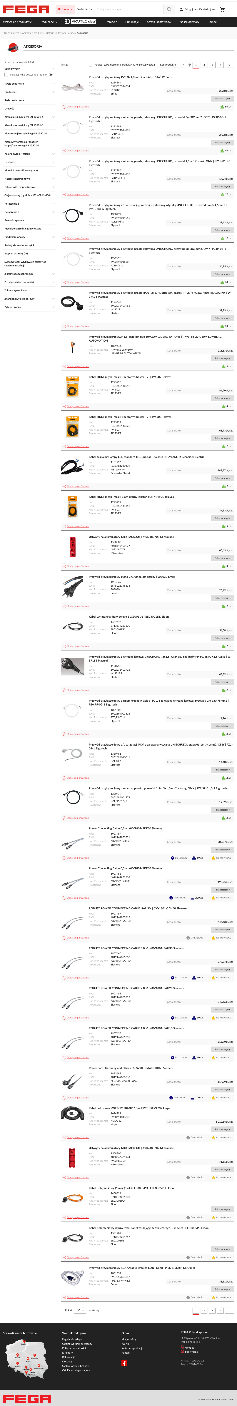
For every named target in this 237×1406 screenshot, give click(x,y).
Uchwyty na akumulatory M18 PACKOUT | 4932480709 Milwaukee (131, 1148)
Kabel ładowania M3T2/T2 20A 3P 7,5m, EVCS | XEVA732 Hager (130, 1108)
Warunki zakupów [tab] (74, 1333)
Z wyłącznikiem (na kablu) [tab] (19, 282)
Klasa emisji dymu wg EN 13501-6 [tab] (23, 117)
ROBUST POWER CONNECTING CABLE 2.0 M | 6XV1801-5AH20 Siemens (136, 988)
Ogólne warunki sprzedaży (77, 1344)
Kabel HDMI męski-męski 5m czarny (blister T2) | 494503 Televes (130, 417)
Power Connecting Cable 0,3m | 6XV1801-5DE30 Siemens (125, 868)
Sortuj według (147, 65)
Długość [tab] (9, 108)
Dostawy (67, 1361)
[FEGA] (26, 9)
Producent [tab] (10, 92)
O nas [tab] (125, 1333)
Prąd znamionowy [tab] (14, 237)
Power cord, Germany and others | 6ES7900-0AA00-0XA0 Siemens (131, 1068)
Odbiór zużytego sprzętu (76, 1370)
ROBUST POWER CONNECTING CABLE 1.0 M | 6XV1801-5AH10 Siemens (136, 1028)
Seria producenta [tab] (14, 100)
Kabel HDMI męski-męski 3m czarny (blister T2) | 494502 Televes (130, 377)
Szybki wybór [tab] (12, 69)
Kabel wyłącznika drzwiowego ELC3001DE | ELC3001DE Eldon (129, 616)
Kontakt (125, 1353)
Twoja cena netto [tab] (14, 84)
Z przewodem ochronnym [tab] (19, 274)
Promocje (111, 21)
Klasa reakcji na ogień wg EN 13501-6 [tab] (25, 133)
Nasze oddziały (189, 21)
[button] (76, 107)
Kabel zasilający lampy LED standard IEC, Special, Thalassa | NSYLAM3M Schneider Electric (146, 457)
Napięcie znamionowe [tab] (17, 179)
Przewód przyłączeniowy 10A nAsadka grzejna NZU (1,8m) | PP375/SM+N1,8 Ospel (142, 1268)
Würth (125, 1344)
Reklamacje (68, 1357)
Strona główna (11, 33)
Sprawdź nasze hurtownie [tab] (20, 1333)
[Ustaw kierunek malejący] (190, 65)
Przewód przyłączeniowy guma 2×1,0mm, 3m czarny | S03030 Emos (132, 577)
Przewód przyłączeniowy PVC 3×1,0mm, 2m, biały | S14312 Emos (131, 77)
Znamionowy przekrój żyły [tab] (19, 299)
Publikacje (132, 21)
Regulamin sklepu (72, 1339)
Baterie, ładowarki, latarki (60, 33)
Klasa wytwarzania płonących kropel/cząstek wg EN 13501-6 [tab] (21, 144)
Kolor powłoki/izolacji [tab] (17, 154)
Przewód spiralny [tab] (14, 220)
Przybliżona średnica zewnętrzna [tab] (22, 228)
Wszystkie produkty (16, 21)
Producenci (47, 21)
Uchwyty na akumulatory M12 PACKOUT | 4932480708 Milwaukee (131, 537)
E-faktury (67, 1353)
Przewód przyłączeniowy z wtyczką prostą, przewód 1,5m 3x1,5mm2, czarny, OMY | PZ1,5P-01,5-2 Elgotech (158, 788)
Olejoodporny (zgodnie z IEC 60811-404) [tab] (27, 195)
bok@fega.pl (192, 1352)
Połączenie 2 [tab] (11, 212)
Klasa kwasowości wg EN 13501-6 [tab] (23, 125)
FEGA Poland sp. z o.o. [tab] (195, 1332)
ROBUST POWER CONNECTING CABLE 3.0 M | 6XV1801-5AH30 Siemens (136, 948)
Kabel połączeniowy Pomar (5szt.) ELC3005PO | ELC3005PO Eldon (131, 1188)
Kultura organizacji (131, 1348)
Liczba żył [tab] (10, 162)
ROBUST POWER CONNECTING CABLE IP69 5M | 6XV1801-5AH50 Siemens (138, 908)
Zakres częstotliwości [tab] (16, 290)
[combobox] (134, 9)
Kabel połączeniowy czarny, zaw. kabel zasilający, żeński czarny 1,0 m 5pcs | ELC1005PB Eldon (148, 1228)
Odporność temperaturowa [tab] (19, 187)
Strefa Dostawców (159, 21)
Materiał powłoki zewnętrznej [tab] (21, 170)
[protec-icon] (80, 22)
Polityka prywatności (74, 1348)
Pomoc (212, 21)
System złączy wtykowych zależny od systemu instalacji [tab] (25, 264)
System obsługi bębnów (75, 1366)
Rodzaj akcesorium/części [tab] (19, 245)
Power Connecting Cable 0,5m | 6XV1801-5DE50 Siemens (125, 828)
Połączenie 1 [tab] (11, 204)
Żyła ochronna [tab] (12, 307)
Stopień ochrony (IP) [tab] (16, 253)
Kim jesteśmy (128, 1339)
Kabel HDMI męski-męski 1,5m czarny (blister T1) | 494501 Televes (131, 497)
